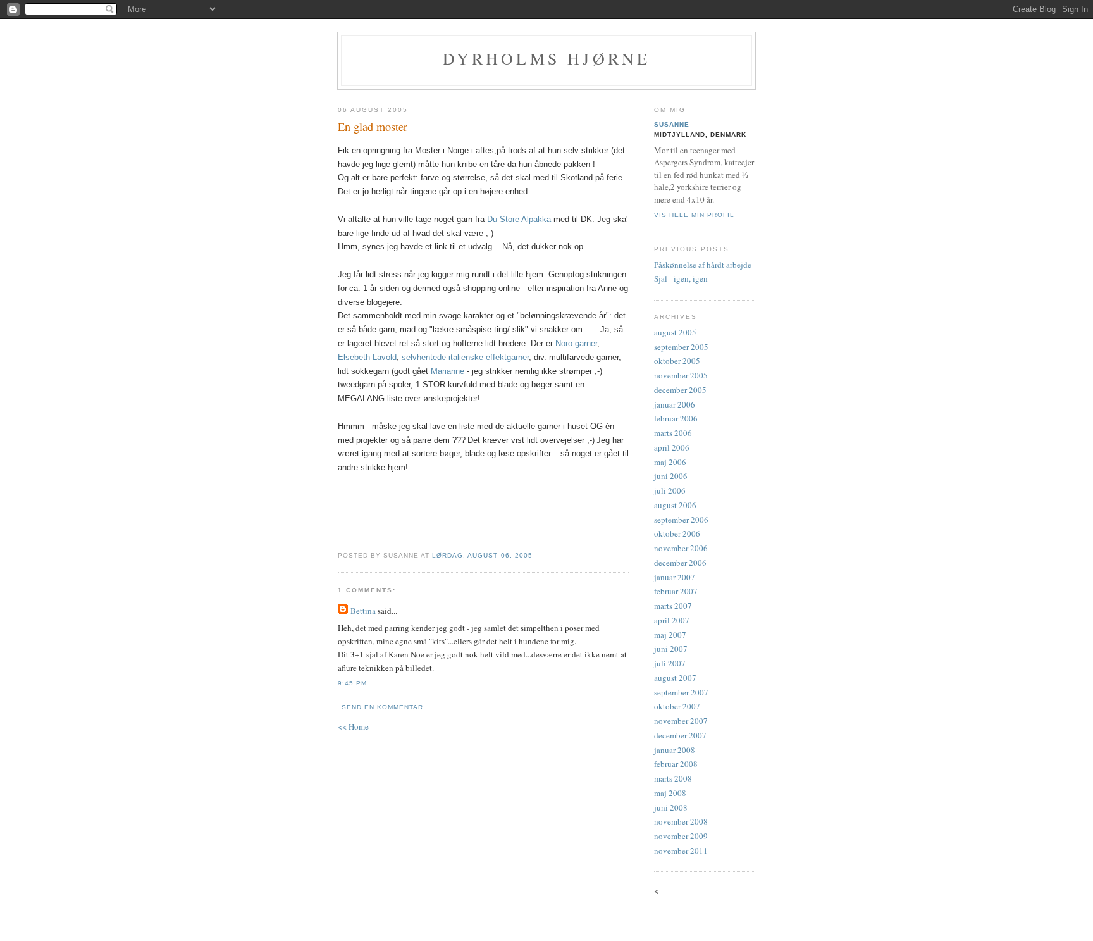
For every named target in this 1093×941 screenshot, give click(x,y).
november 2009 (681, 836)
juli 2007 (670, 663)
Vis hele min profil (694, 214)
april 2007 (671, 620)
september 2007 (681, 692)
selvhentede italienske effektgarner (465, 357)
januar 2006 (674, 404)
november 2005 (681, 375)
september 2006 (681, 519)
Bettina (363, 610)
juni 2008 (671, 807)
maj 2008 (670, 793)
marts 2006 (673, 433)
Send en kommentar (382, 707)
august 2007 (675, 677)
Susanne (671, 124)
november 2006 (681, 548)
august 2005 (675, 332)
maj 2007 (670, 634)
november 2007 (681, 720)
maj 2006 (670, 462)
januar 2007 (674, 577)
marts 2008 (673, 778)
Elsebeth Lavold (367, 357)
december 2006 (680, 562)
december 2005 (680, 390)
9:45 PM (352, 683)
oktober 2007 (677, 706)
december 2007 (680, 735)
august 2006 (675, 505)
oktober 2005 (677, 360)
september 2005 (681, 346)
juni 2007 (671, 648)
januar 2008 (674, 750)
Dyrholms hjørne (547, 58)
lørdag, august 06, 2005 (482, 555)
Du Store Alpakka (519, 219)
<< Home (353, 726)
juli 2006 (670, 490)
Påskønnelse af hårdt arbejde (702, 264)
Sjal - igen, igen (681, 278)
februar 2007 (676, 591)
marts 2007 (673, 605)
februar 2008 (676, 764)
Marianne (447, 371)
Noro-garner (576, 343)
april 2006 (671, 447)
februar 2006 (676, 418)
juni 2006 (671, 476)
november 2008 (681, 821)
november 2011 (681, 850)
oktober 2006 (677, 533)
